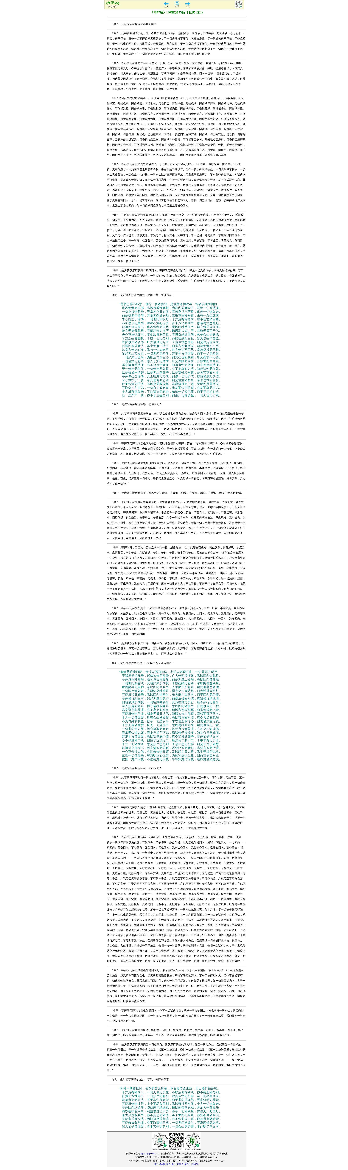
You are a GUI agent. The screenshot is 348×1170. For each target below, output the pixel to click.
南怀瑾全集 (159, 1164)
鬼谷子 (187, 1164)
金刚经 (195, 1164)
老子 (174, 1164)
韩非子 (180, 1164)
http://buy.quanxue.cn (149, 1153)
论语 (168, 1164)
